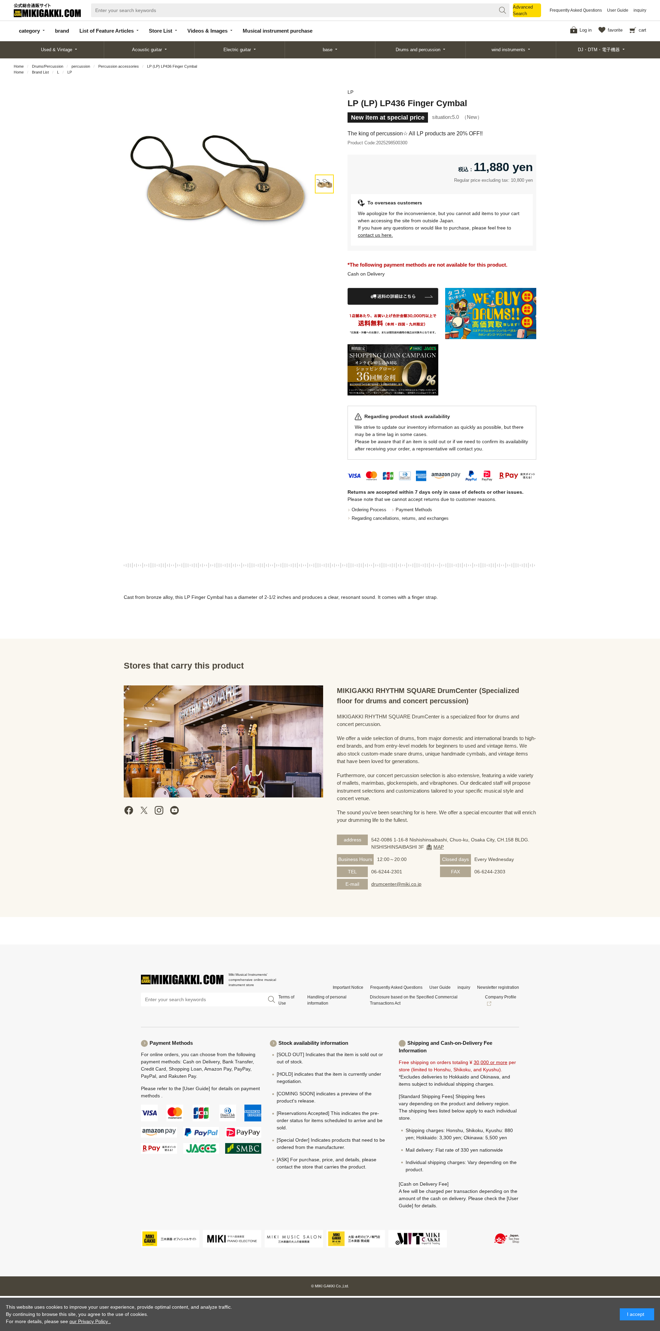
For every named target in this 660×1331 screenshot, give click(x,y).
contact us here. (375, 235)
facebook (129, 810)
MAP (438, 847)
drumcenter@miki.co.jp (396, 884)
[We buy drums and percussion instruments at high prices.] (490, 313)
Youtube (174, 810)
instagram (159, 810)
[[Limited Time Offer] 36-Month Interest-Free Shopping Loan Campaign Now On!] (393, 369)
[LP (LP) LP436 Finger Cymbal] (324, 184)
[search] (502, 10)
